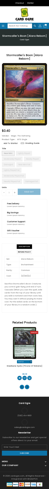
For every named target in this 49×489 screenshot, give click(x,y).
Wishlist (30, 3)
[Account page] (40, 25)
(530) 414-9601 (24, 415)
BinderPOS (33, 479)
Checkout (19, 3)
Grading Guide (32, 143)
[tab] (24, 246)
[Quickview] (19, 378)
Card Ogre (24, 39)
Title (4, 148)
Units (4, 187)
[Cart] (45, 25)
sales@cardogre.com (24, 427)
